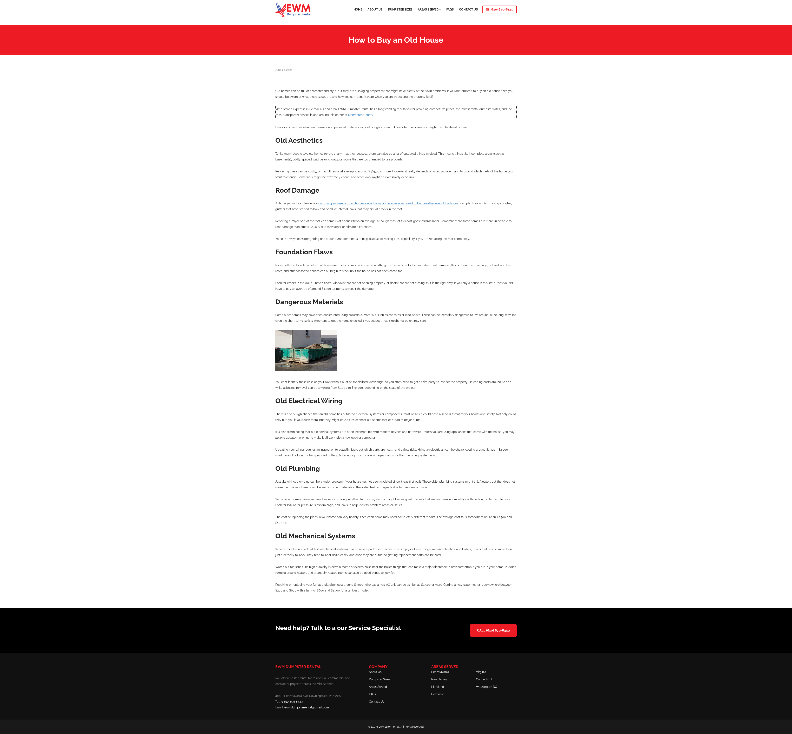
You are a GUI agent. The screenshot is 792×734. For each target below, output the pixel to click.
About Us (375, 672)
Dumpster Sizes (379, 679)
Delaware (437, 694)
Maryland (437, 686)
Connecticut (484, 679)
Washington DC (486, 686)
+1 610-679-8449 (292, 701)
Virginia (481, 672)
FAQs (372, 694)
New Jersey (439, 679)
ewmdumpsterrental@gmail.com (306, 707)
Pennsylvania (440, 672)
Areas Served (378, 686)
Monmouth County (360, 115)
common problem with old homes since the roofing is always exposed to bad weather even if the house (388, 203)
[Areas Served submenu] (440, 9)
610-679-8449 (502, 9)
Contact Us (376, 701)
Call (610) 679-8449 (493, 630)
